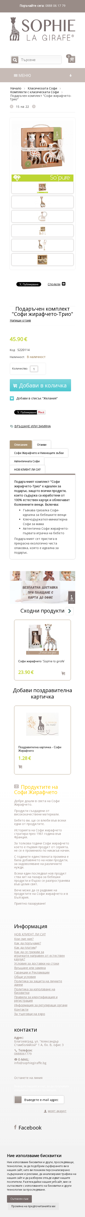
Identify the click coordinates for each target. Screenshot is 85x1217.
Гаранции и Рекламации (31, 972)
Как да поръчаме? (27, 943)
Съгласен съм (19, 1199)
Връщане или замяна (30, 968)
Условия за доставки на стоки (36, 963)
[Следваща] (34, 106)
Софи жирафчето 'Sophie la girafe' (41, 661)
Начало (15, 88)
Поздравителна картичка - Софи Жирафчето (39, 749)
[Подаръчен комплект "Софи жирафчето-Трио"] (42, 150)
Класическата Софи (42, 88)
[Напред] (18, 1099)
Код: (12, 350)
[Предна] (12, 106)
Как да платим (25, 947)
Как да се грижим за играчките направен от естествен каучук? (39, 955)
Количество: (20, 368)
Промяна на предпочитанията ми (33, 1206)
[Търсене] (14, 59)
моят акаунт (57, 1111)
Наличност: (17, 357)
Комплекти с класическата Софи (34, 92)
